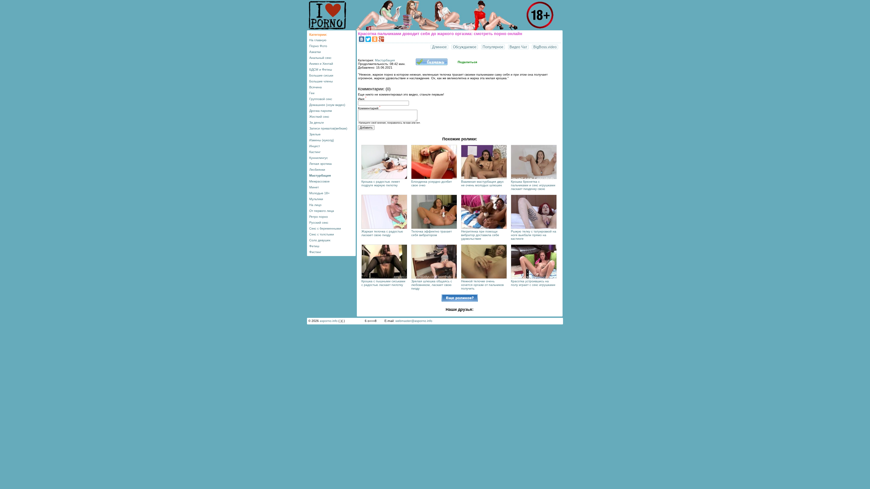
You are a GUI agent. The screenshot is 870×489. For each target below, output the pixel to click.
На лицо (315, 205)
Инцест (314, 146)
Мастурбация (320, 175)
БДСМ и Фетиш (320, 69)
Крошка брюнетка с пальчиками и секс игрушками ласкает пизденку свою (533, 185)
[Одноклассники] (374, 39)
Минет (314, 187)
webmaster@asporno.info (413, 321)
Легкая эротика (320, 163)
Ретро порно (318, 216)
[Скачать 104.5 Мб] (431, 64)
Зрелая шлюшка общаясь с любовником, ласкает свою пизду (431, 284)
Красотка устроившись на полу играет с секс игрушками (533, 283)
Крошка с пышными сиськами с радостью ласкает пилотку (383, 283)
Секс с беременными (325, 228)
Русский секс (318, 222)
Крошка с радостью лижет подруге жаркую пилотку (380, 183)
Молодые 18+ (319, 193)
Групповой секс (320, 99)
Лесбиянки (317, 169)
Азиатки (315, 52)
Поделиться (467, 62)
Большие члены (321, 81)
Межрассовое (319, 181)
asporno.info (329, 321)
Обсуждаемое (464, 47)
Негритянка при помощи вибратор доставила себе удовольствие (480, 235)
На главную (317, 40)
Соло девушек (319, 240)
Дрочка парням (320, 111)
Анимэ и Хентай (321, 63)
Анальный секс (320, 58)
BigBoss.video (545, 47)
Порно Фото (318, 46)
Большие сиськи (321, 75)
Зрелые (315, 134)
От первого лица (321, 211)
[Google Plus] (381, 39)
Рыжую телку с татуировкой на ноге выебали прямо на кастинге (533, 235)
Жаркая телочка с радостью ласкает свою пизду (382, 233)
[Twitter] (368, 39)
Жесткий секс (319, 116)
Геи (311, 93)
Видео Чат (518, 47)
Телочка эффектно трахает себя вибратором (431, 233)
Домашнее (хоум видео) (327, 105)
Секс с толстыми (321, 234)
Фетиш (314, 246)
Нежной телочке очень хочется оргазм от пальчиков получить (482, 284)
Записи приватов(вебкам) (328, 128)
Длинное (439, 47)
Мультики (316, 199)
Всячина (315, 87)
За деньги (316, 122)
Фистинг (315, 252)
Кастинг (315, 152)
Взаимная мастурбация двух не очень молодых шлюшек (482, 183)
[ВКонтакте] (361, 39)
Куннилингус (318, 158)
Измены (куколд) (321, 140)
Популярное (493, 47)
